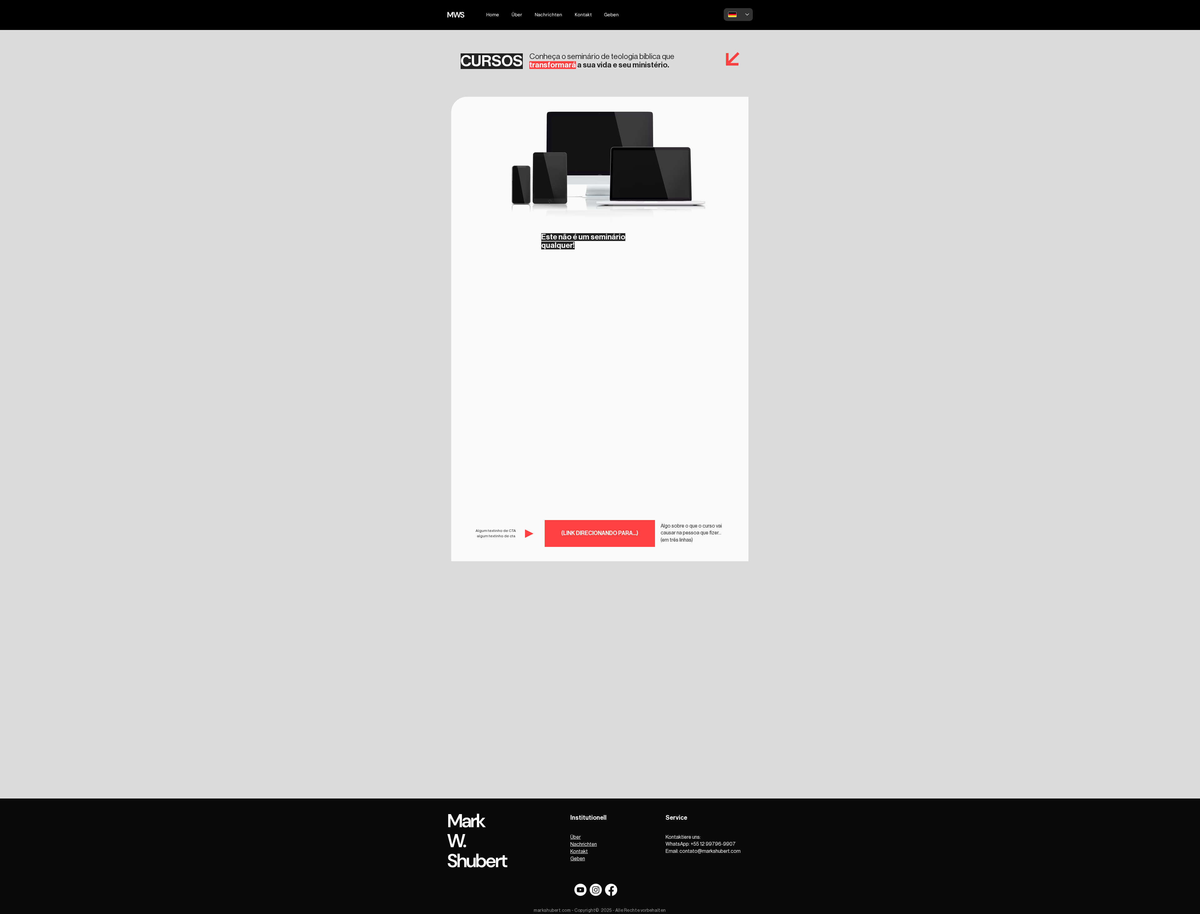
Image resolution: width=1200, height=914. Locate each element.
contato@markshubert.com (710, 851)
